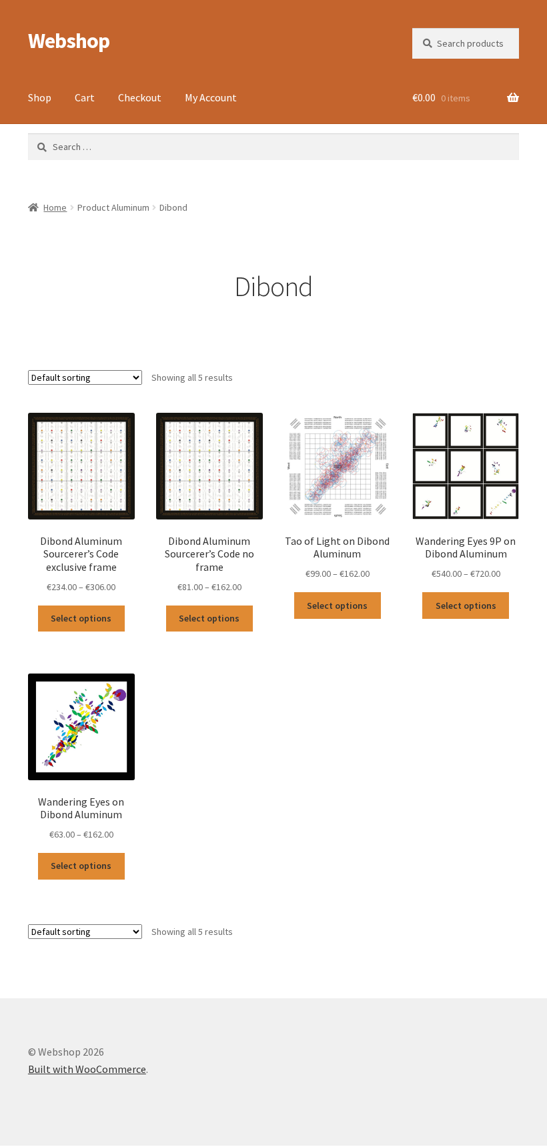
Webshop (68, 40)
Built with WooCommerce (87, 1069)
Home (55, 207)
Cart (85, 97)
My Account (211, 97)
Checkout (139, 97)
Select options (81, 618)
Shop (39, 97)
